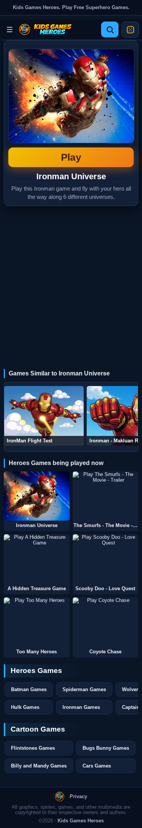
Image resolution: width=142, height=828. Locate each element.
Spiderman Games (84, 689)
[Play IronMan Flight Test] (44, 416)
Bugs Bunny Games (106, 748)
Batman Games (29, 689)
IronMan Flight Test (29, 440)
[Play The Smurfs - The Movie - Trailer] (106, 496)
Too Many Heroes (36, 651)
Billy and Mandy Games (39, 766)
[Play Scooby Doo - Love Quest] (106, 559)
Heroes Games (36, 670)
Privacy (78, 796)
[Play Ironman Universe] (37, 496)
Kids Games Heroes (81, 820)
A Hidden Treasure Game (37, 588)
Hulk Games (25, 707)
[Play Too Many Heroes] (37, 622)
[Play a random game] (130, 29)
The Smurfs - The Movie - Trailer (106, 525)
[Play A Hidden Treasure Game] (37, 559)
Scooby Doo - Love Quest (105, 588)
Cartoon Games (38, 729)
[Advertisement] (71, 281)
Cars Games (97, 766)
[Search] (110, 29)
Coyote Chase (105, 651)
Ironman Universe (71, 106)
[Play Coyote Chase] (106, 622)
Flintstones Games (33, 748)
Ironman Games (81, 707)
